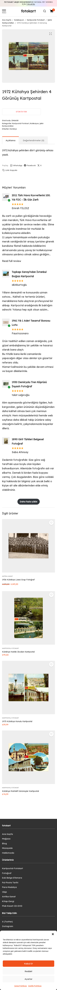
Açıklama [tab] (10, 140)
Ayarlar (28, 979)
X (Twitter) (7, 921)
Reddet (28, 971)
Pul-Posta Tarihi (10, 882)
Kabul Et (28, 963)
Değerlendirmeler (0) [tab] (33, 140)
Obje (4, 892)
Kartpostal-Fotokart (36, 20)
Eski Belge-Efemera (12, 877)
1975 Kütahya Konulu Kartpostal (17, 721)
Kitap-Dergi (8, 901)
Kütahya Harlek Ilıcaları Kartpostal (18, 652)
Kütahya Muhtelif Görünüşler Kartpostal (20, 791)
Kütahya (13, 129)
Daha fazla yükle (28, 501)
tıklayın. (30, 4)
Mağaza (6, 838)
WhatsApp (17, 165)
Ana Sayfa (6, 20)
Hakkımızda (8, 852)
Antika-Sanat (7, 576)
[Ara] (44, 11)
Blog (4, 843)
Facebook (31, 165)
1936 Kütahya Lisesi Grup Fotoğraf (18, 579)
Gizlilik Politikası (35, 986)
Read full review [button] (11, 261)
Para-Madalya (9, 887)
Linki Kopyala (11, 170)
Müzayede (7, 848)
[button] (52, 934)
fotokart (28, 11)
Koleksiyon (19, 20)
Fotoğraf (6, 873)
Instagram (7, 926)
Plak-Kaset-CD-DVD (12, 906)
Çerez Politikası (20, 986)
